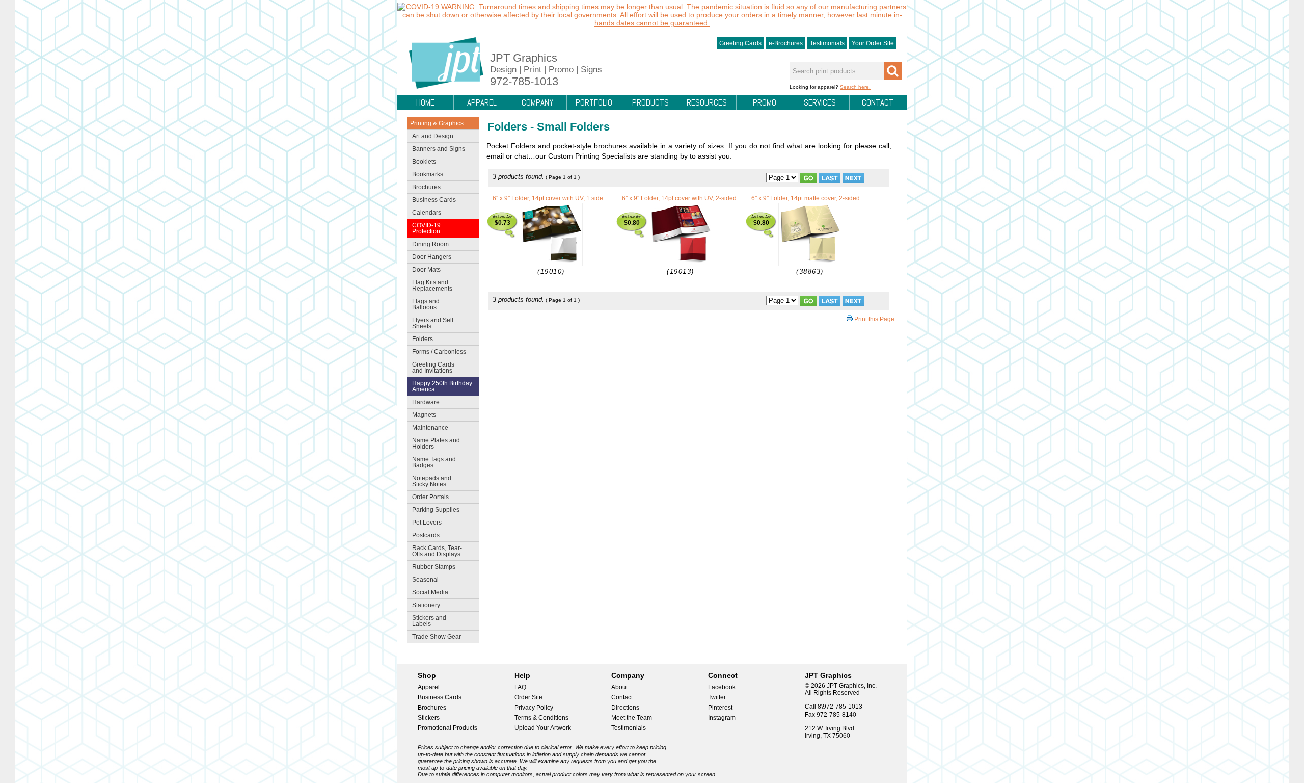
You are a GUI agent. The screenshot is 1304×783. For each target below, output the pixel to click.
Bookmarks (427, 174)
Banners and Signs (436, 149)
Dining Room (428, 245)
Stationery (424, 606)
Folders (420, 340)
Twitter (717, 697)
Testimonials (827, 43)
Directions (625, 707)
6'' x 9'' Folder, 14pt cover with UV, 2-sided (679, 198)
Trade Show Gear (434, 637)
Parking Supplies (433, 510)
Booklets (424, 161)
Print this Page (874, 319)
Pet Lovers (425, 523)
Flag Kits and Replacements (430, 285)
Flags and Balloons (424, 304)
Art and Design (430, 137)
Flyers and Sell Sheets (430, 323)
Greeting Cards (740, 43)
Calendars (426, 212)
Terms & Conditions (541, 717)
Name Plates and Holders (436, 443)
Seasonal (423, 580)
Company (537, 102)
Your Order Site (873, 43)
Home (425, 102)
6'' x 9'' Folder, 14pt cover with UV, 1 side (548, 198)
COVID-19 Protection (424, 228)
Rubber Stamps (433, 566)
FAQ (520, 687)
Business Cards (432, 200)
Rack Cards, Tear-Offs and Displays (435, 551)
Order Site (528, 697)
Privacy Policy (533, 707)
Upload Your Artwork (542, 728)
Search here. (855, 87)
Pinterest (720, 707)
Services (820, 102)
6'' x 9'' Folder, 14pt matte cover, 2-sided (805, 198)
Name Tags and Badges (432, 462)
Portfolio (594, 102)
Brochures (424, 188)
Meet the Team (631, 717)
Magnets (424, 415)
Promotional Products (447, 728)
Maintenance (428, 428)
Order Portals (430, 497)
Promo (764, 102)
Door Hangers (429, 258)
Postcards (424, 536)
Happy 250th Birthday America (442, 386)
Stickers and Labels (427, 621)
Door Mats (424, 270)
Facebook (722, 687)
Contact (877, 102)
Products (650, 102)
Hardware (426, 402)
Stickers (429, 717)
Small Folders (573, 126)
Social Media (428, 593)
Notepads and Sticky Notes (429, 481)
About (619, 687)
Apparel (482, 102)
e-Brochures (786, 43)
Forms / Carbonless (439, 351)
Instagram (722, 717)
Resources (707, 102)
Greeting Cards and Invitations (431, 367)
